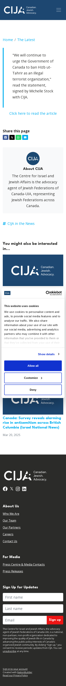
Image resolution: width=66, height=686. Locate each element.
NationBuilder (24, 672)
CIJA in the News (21, 223)
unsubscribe (9, 651)
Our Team (9, 521)
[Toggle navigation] (58, 9)
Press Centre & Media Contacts (24, 565)
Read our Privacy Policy (15, 675)
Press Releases (13, 571)
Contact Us (10, 541)
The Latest (26, 39)
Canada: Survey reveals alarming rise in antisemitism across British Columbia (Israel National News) (32, 423)
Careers (8, 534)
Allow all (32, 365)
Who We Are (11, 514)
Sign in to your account (15, 669)
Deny (33, 389)
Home (8, 39)
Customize (31, 377)
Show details (46, 354)
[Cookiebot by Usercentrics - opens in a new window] (46, 293)
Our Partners (12, 527)
